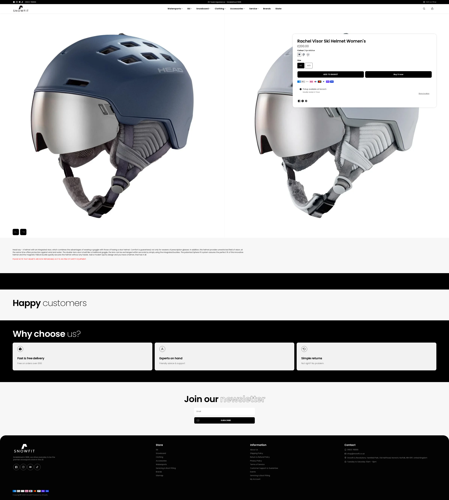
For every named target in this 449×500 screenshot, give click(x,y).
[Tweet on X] (302, 101)
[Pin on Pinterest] (306, 101)
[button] (432, 8)
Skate (278, 8)
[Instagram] (16, 2)
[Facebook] (14, 2)
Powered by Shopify (40, 495)
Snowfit (29, 495)
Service (253, 8)
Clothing (219, 8)
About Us (254, 449)
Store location (424, 93)
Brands (267, 8)
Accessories (236, 8)
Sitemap (159, 475)
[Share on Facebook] (299, 101)
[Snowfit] (21, 8)
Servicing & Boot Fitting (166, 468)
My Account (255, 479)
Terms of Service (257, 464)
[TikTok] (22, 2)
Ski (188, 8)
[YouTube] (19, 2)
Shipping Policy (256, 453)
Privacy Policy (256, 461)
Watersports (174, 8)
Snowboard (202, 8)
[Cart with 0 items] (432, 8)
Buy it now (398, 74)
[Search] (424, 8)
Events (253, 472)
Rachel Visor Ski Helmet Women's (331, 41)
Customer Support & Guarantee (264, 468)
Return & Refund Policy (260, 457)
